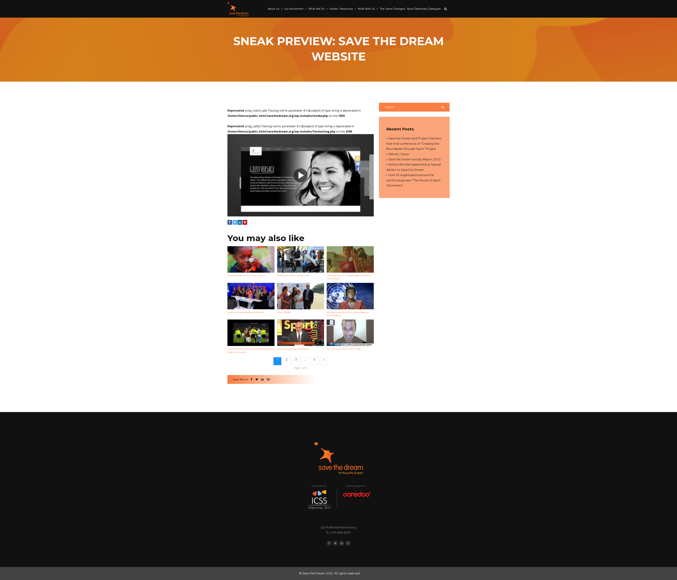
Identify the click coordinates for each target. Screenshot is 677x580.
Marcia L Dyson (398, 154)
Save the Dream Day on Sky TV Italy (344, 349)
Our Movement (294, 8)
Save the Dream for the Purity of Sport (246, 275)
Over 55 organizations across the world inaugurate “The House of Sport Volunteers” (413, 180)
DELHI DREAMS (284, 312)
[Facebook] (229, 222)
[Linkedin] (239, 222)
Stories (334, 8)
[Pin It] (245, 222)
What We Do (316, 8)
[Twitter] (235, 222)
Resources (346, 8)
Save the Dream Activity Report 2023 (414, 159)
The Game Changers (392, 8)
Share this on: (240, 379)
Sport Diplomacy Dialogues (424, 8)
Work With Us (367, 8)
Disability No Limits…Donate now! (293, 275)
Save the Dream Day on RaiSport (293, 349)
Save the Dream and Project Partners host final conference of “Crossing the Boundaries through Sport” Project (413, 144)
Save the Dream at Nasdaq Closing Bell (245, 312)
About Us (274, 8)
